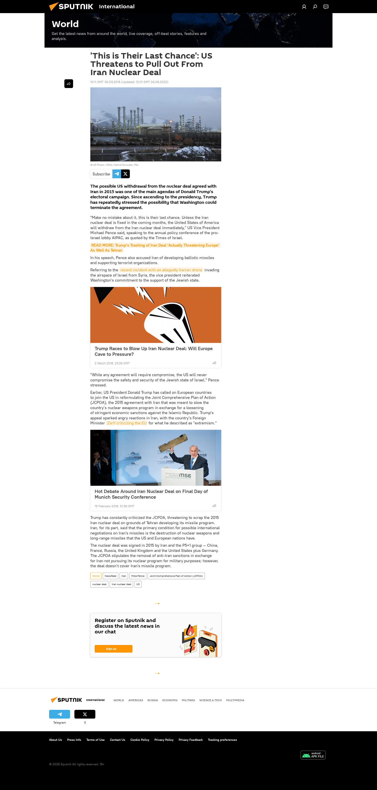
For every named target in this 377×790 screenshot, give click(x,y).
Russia (152, 700)
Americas (136, 700)
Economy (169, 700)
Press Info (74, 740)
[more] (214, 362)
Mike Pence (137, 575)
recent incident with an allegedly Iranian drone (161, 269)
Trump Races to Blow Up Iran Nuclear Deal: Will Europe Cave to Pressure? (154, 351)
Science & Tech (210, 700)
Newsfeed (110, 575)
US (138, 584)
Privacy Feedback (191, 740)
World (95, 575)
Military (188, 700)
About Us (55, 740)
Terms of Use (95, 740)
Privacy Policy (163, 740)
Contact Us (117, 740)
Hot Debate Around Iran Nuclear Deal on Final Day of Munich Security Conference (151, 494)
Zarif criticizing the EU (126, 422)
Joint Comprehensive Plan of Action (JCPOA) (176, 575)
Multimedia (235, 700)
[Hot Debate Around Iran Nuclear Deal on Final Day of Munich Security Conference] (155, 458)
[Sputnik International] (73, 12)
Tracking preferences (222, 740)
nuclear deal (99, 584)
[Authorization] (304, 6)
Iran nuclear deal (121, 584)
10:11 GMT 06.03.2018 (105, 82)
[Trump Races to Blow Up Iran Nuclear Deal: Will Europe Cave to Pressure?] (155, 315)
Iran (124, 575)
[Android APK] (313, 756)
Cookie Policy (139, 740)
